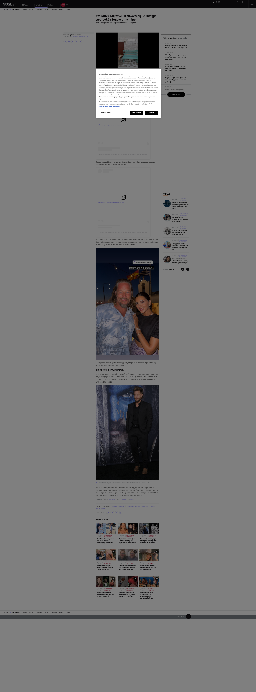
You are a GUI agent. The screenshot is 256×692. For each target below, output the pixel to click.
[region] (128, 93)
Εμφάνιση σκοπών (106, 112)
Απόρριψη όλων (136, 112)
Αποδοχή (151, 112)
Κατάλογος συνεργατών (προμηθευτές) (109, 106)
